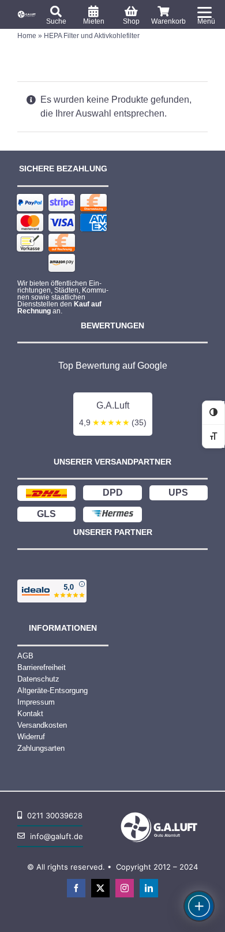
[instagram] (124, 888)
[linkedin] (149, 888)
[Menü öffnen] (199, 906)
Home (26, 36)
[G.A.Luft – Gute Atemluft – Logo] (27, 13)
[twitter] (100, 888)
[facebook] (76, 888)
